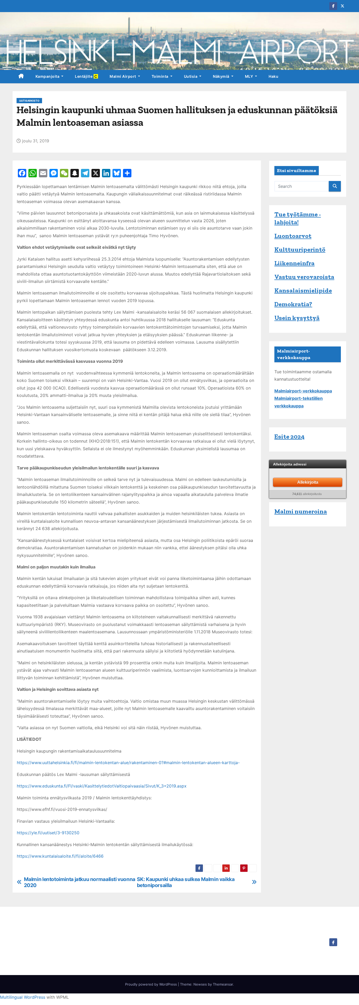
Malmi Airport (123, 76)
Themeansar (223, 984)
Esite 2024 (289, 436)
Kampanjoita (47, 76)
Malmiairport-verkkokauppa (303, 390)
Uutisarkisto (29, 100)
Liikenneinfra (294, 263)
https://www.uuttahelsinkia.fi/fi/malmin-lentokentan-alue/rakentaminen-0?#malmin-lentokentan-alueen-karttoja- (128, 762)
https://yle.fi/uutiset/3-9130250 (48, 832)
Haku (273, 76)
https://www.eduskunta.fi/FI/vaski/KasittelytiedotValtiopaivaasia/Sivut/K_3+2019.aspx (102, 786)
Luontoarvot (292, 236)
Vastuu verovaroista (304, 277)
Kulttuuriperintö (299, 249)
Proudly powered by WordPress (151, 984)
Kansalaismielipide (303, 290)
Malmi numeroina (300, 511)
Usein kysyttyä (297, 318)
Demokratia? (293, 304)
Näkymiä (221, 76)
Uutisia (191, 76)
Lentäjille (86, 76)
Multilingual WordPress (22, 997)
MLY (249, 76)
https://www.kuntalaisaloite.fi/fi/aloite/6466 (60, 856)
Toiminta (161, 76)
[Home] (21, 76)
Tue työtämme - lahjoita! (297, 218)
